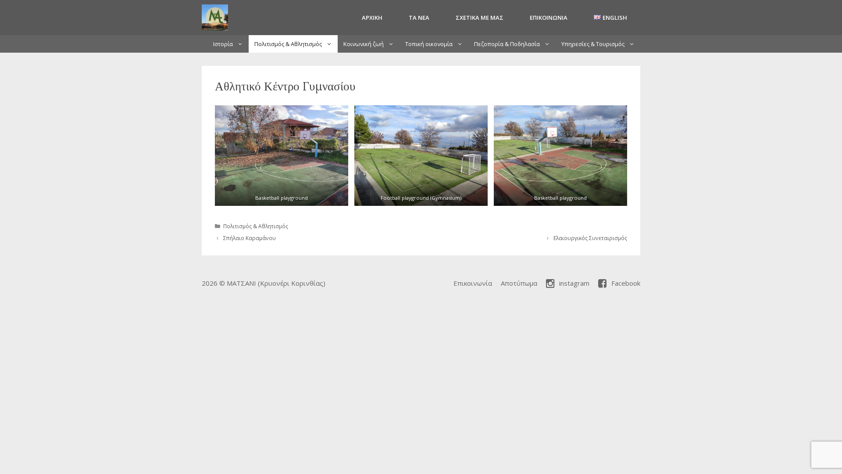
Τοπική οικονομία (429, 44)
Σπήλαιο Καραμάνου (249, 237)
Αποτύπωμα (519, 283)
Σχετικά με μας (479, 18)
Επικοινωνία (548, 18)
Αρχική (372, 18)
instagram (574, 283)
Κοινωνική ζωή (363, 44)
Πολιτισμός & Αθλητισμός (288, 44)
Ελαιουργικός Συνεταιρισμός (590, 237)
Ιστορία (223, 44)
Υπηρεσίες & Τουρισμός (592, 44)
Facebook (625, 283)
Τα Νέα (419, 18)
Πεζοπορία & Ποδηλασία (507, 44)
